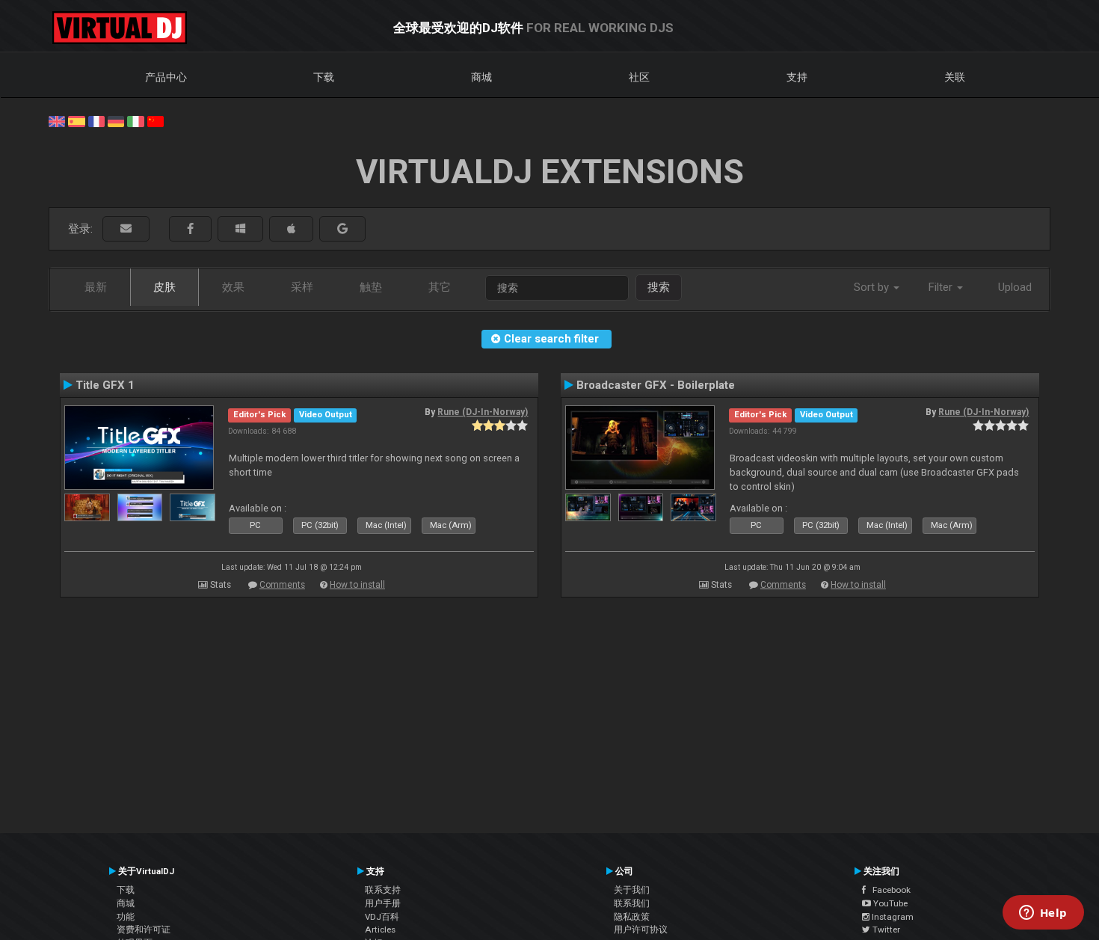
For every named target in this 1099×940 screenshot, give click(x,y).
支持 (796, 77)
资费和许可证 (143, 929)
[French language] (96, 120)
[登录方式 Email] (126, 229)
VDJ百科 (382, 917)
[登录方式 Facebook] (190, 229)
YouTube (889, 903)
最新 (95, 287)
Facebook (888, 890)
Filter (942, 287)
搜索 (658, 287)
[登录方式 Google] (342, 229)
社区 (639, 77)
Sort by (873, 287)
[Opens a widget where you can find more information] (1043, 914)
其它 (439, 287)
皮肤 (164, 287)
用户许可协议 (641, 929)
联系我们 (632, 903)
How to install (357, 585)
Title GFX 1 (105, 385)
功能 (126, 917)
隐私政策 (632, 917)
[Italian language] (135, 120)
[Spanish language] (76, 120)
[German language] (116, 120)
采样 (302, 287)
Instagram (891, 917)
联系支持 (383, 890)
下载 (323, 77)
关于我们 (632, 890)
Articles (380, 929)
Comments (282, 585)
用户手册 (383, 903)
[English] (57, 120)
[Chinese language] (155, 120)
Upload (1015, 287)
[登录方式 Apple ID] (291, 229)
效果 (233, 287)
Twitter (885, 929)
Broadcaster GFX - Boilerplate (655, 385)
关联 (954, 77)
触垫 (371, 287)
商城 (481, 77)
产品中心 (166, 77)
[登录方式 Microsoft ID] (240, 229)
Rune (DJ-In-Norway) (482, 412)
